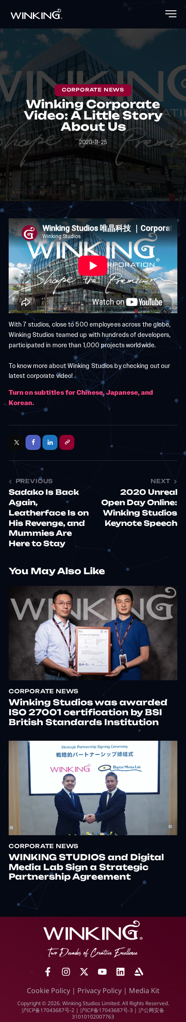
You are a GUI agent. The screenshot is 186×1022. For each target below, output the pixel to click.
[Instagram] (66, 972)
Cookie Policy (48, 990)
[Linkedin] (120, 972)
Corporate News (93, 90)
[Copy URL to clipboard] (66, 442)
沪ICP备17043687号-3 (106, 1010)
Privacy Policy (99, 990)
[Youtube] (102, 972)
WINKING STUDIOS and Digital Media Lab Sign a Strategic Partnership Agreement (86, 868)
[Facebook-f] (47, 972)
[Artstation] (138, 972)
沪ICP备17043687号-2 (48, 1010)
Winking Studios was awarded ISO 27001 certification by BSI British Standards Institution (88, 713)
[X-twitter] (84, 972)
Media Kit (144, 990)
